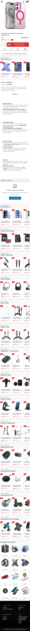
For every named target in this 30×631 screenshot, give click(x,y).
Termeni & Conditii (22, 616)
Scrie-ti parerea (15, 198)
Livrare (4, 616)
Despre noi (21, 607)
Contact (5, 607)
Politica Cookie (21, 619)
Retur (4, 619)
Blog (19, 609)
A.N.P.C (20, 621)
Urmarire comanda (7, 609)
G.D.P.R (20, 622)
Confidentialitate (22, 618)
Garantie (5, 618)
